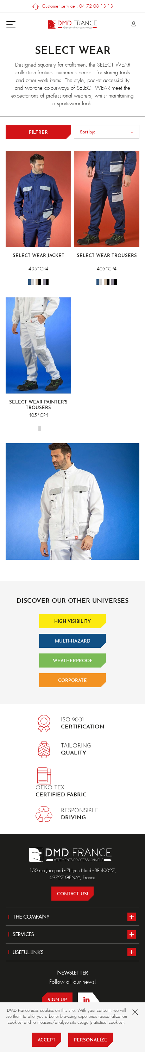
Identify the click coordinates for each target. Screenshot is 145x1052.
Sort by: (87, 131)
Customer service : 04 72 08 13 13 (76, 6)
